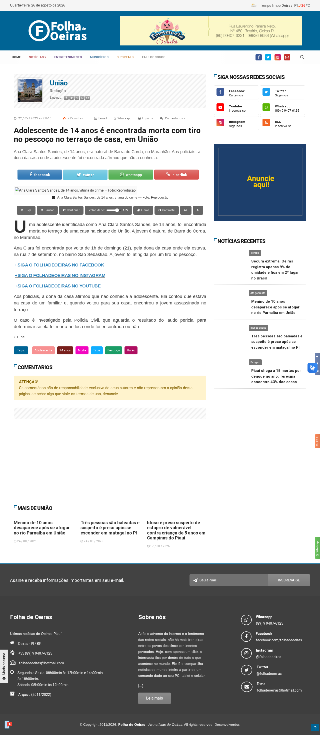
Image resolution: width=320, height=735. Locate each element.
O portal (124, 57)
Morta (82, 350)
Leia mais (154, 698)
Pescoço (114, 350)
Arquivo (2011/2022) (34, 695)
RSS (317, 440)
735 (75, 118)
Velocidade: (108, 210)
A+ (186, 210)
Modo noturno (4, 664)
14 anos (65, 350)
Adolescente (43, 350)
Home (15, 57)
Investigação (258, 327)
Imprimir (147, 118)
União (59, 83)
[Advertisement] (110, 456)
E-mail (102, 118)
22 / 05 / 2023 (35, 118)
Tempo (255, 252)
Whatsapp (317, 546)
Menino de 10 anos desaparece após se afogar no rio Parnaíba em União (42, 527)
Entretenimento (68, 57)
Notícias (36, 57)
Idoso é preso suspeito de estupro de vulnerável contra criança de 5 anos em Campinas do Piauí (176, 530)
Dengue (255, 362)
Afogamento (258, 293)
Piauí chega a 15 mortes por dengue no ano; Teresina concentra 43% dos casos (276, 376)
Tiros (96, 350)
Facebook (317, 362)
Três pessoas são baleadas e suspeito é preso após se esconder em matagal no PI (110, 527)
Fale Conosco (154, 57)
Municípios (99, 57)
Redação (58, 90)
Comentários (173, 118)
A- (198, 210)
